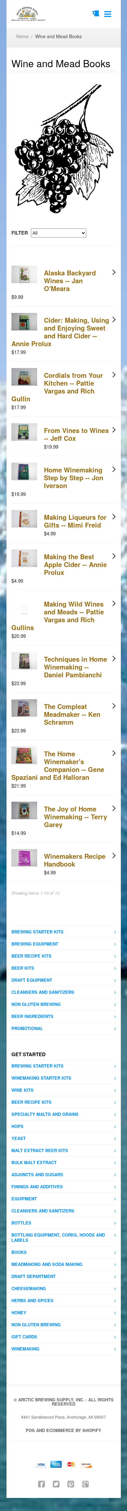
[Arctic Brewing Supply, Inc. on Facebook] (41, 1483)
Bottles (21, 1223)
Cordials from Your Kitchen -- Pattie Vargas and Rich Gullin (57, 386)
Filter (19, 232)
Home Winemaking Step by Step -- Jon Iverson (73, 477)
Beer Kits (22, 968)
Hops (17, 1126)
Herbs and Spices (32, 1300)
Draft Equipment (31, 980)
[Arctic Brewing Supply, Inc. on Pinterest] (70, 1483)
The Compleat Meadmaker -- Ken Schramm (72, 714)
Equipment (24, 1198)
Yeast (18, 1138)
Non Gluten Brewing (36, 1004)
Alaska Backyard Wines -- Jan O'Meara (70, 280)
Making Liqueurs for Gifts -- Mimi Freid (75, 521)
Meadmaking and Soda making (46, 1264)
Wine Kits (22, 1090)
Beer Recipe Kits (31, 956)
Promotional (27, 1028)
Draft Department (33, 1276)
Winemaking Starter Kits (41, 1078)
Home (22, 36)
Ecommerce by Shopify (73, 1430)
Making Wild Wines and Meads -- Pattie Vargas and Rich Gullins (57, 615)
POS (30, 1430)
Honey (18, 1312)
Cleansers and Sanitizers (42, 992)
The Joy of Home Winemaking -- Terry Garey (75, 816)
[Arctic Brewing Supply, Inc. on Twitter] (56, 1483)
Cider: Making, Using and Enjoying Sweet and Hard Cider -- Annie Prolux (60, 331)
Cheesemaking (28, 1288)
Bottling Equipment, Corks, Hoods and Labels (58, 1237)
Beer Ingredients (32, 1016)
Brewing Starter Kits (37, 932)
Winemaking (25, 1349)
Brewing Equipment (34, 944)
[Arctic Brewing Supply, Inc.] (28, 14)
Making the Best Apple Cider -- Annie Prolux (75, 564)
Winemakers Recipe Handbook (75, 860)
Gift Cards (24, 1337)
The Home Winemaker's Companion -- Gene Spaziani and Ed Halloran (57, 765)
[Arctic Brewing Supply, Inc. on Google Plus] (85, 1483)
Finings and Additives (37, 1186)
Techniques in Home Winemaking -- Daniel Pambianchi (75, 666)
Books (19, 1252)
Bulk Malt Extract (34, 1162)
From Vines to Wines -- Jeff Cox (76, 434)
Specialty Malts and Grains (44, 1114)
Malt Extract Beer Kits (39, 1150)
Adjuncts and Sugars (37, 1174)
